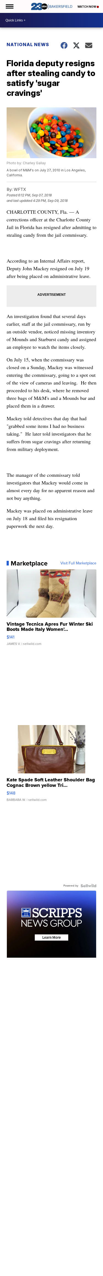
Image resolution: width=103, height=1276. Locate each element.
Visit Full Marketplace (78, 563)
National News (28, 44)
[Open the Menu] (9, 6)
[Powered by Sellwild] (88, 886)
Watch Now (87, 6)
